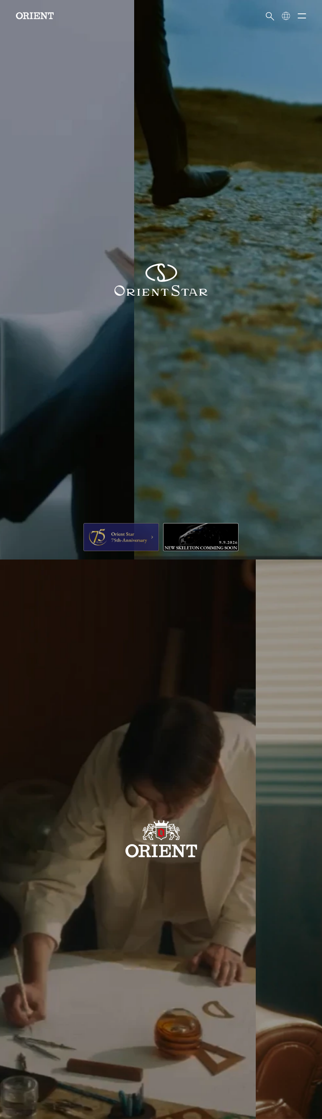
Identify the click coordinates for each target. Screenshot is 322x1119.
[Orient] (35, 15)
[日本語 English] (286, 16)
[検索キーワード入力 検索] (270, 16)
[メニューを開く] (302, 16)
